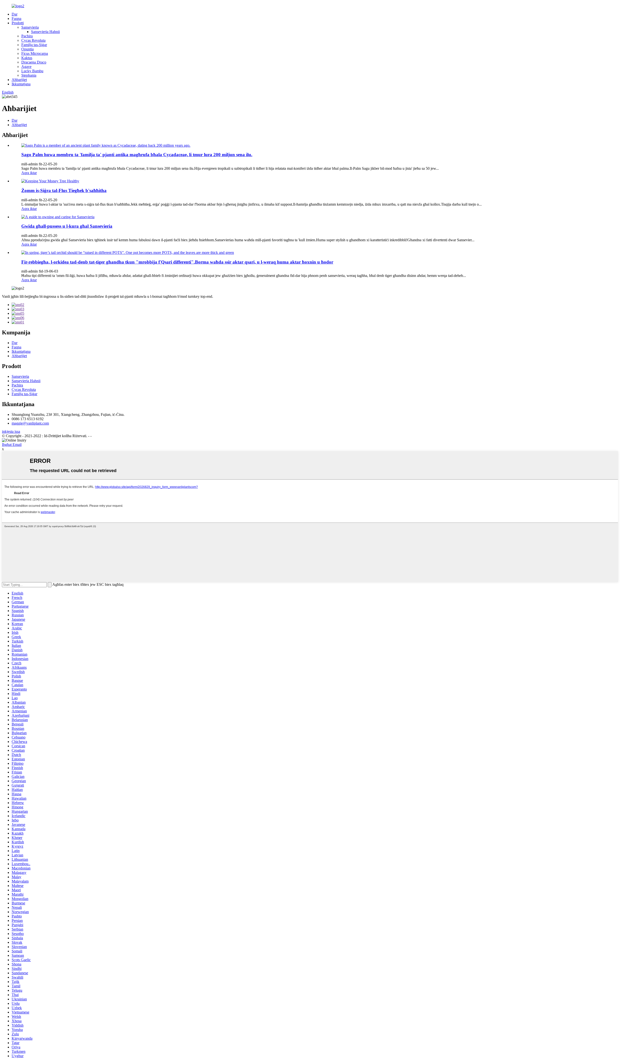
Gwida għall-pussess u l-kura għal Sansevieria (66, 226)
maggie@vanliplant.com (30, 423)
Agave (26, 66)
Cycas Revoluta (33, 40)
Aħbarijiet (19, 80)
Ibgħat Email (12, 444)
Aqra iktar (29, 173)
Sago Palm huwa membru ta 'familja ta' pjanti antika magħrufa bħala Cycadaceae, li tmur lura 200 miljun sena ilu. (136, 154)
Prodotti (18, 23)
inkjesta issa (11, 431)
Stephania (28, 75)
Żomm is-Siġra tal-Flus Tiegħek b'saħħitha (64, 190)
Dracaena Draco (33, 62)
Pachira (27, 36)
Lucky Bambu (32, 71)
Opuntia (27, 49)
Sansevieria (30, 27)
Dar (14, 14)
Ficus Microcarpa (34, 53)
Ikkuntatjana (21, 84)
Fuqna (16, 18)
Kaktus (26, 58)
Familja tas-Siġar (34, 45)
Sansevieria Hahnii (45, 32)
